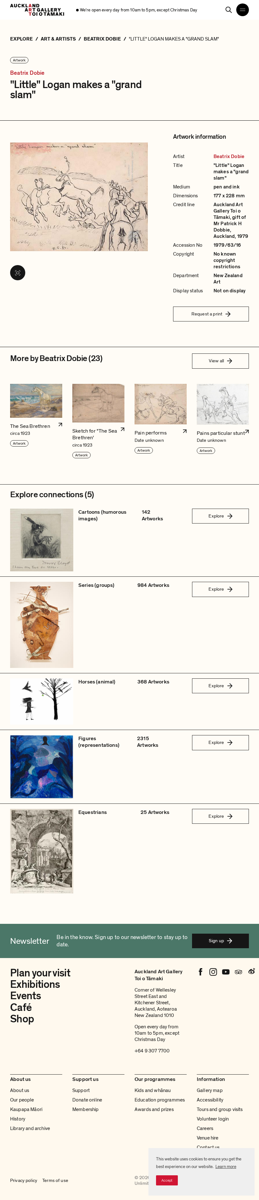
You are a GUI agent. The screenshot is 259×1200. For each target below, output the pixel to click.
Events (25, 996)
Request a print (206, 314)
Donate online (87, 1099)
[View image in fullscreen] (17, 272)
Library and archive (30, 1128)
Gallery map (210, 1090)
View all (216, 361)
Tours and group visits (220, 1109)
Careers (205, 1128)
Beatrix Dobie (27, 73)
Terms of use (55, 1181)
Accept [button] (166, 1180)
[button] (36, 421)
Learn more (225, 1167)
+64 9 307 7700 (152, 1050)
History (17, 1118)
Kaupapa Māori (26, 1109)
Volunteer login (213, 1118)
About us (19, 1090)
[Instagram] (213, 972)
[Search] (228, 9)
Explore (216, 516)
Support (81, 1090)
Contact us (208, 1147)
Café (21, 1007)
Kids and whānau (153, 1090)
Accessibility (210, 1099)
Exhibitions (35, 984)
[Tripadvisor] (238, 972)
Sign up (216, 940)
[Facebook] (200, 972)
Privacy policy (23, 1181)
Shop (22, 1019)
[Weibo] (251, 972)
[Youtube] (226, 972)
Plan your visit (40, 973)
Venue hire (208, 1137)
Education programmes (160, 1099)
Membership (85, 1109)
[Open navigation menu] (242, 9)
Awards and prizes (154, 1109)
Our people (22, 1099)
